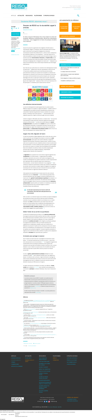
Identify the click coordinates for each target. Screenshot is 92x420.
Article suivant (37, 343)
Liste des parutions (44, 361)
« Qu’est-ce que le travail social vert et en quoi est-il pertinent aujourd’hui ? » (43, 334)
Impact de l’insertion (44, 369)
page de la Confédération (30, 309)
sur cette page (37, 286)
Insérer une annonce (67, 86)
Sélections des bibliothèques (43, 358)
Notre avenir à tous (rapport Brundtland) (31, 312)
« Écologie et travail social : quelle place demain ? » (37, 317)
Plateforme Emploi (76, 27)
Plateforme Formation (64, 27)
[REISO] (19, 7)
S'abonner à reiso (66, 92)
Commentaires (15, 364)
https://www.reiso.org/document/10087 (15, 49)
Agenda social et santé (29, 360)
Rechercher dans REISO (78, 15)
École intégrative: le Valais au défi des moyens (70, 78)
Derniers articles (16, 358)
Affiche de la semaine (16, 366)
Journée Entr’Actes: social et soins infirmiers (44, 387)
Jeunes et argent (43, 367)
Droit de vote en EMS (44, 371)
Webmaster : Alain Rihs (57, 407)
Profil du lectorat (72, 360)
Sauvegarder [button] (2, 419)
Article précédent (32, 345)
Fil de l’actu (28, 358)
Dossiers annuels (28, 343)
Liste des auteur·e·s (72, 358)
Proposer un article (67, 97)
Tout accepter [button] (4, 414)
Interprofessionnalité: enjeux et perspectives (45, 383)
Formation (56, 360)
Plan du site (50, 407)
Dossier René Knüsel (44, 380)
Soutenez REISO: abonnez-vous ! (34, 21)
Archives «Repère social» (43, 391)
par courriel (36, 267)
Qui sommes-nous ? (72, 362)
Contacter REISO (71, 364)
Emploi (55, 358)
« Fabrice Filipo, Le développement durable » (38, 314)
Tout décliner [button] (11, 414)
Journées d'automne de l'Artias (44, 364)
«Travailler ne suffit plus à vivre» (68, 80)
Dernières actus (66, 65)
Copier (13, 51)
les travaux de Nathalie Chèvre (35, 323)
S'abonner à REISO (77, 9)
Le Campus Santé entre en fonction (68, 71)
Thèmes (13, 362)
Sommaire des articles (15, 54)
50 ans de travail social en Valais (43, 377)
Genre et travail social (43, 374)
